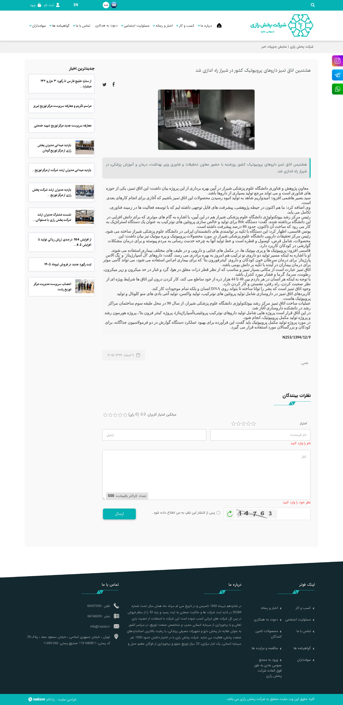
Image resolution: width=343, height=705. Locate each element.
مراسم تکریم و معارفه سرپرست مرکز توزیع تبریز (62, 106)
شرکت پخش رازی (301, 46)
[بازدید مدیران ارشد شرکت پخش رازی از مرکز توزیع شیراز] (84, 192)
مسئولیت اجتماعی (298, 619)
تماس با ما (304, 631)
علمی (305, 363)
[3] (243, 424)
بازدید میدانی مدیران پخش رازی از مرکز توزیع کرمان (54, 147)
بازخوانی (230, 513)
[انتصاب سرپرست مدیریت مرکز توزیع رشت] (84, 286)
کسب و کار (303, 608)
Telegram (337, 75)
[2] (238, 424)
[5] (253, 424)
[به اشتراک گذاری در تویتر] (104, 84)
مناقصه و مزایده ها (265, 648)
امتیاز (303, 423)
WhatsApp (337, 89)
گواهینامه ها (302, 648)
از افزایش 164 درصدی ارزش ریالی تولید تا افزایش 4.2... (64, 242)
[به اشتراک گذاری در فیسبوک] (113, 84)
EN (76, 5)
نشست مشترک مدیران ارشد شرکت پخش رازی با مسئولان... (52, 217)
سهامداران (304, 659)
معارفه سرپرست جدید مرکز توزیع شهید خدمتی (62, 125)
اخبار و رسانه (269, 608)
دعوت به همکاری (266, 619)
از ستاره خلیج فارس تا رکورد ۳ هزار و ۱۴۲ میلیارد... (65, 83)
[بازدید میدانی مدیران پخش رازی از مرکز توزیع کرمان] (84, 147)
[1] (233, 424)
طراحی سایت (67, 699)
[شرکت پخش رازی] (282, 25)
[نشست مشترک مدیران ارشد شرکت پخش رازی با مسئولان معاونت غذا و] (84, 217)
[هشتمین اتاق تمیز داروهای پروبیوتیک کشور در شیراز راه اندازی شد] (206, 119)
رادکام (50, 699)
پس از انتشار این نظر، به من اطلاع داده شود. (183, 512)
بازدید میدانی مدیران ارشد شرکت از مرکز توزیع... (61, 170)
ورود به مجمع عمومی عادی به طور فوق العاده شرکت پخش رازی (268, 668)
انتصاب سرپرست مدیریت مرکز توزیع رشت (52, 286)
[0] (105, 415)
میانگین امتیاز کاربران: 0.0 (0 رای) (152, 414)
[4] (248, 424)
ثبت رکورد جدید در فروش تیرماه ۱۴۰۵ (67, 264)
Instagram (337, 61)
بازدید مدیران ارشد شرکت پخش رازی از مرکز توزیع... (51, 192)
